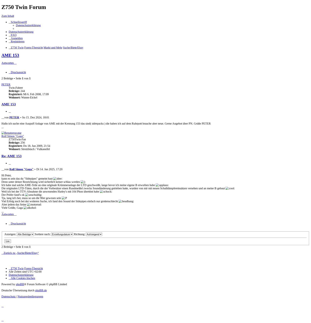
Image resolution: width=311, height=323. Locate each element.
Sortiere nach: (43, 234)
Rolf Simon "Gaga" (12, 136)
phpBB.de (41, 290)
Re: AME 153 (11, 156)
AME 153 (10, 55)
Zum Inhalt (7, 15)
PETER (5, 84)
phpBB (20, 284)
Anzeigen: (10, 234)
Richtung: (80, 234)
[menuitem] (28, 25)
